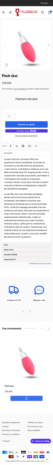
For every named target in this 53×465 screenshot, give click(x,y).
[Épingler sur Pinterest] (23, 146)
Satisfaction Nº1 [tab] (10, 259)
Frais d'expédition (19, 89)
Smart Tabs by (43, 263)
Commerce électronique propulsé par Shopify (34, 461)
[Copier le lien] (36, 146)
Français (44, 3)
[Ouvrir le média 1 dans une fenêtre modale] (26, 44)
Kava (49, 263)
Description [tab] (8, 153)
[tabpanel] (26, 199)
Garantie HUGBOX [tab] (10, 255)
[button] (3, 12)
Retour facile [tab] (8, 250)
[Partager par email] (29, 146)
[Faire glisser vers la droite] (48, 45)
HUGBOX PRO (15, 461)
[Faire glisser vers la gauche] (4, 45)
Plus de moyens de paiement (26, 136)
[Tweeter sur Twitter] (17, 146)
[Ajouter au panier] (26, 398)
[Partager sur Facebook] (10, 146)
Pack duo (9, 386)
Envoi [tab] (6, 245)
